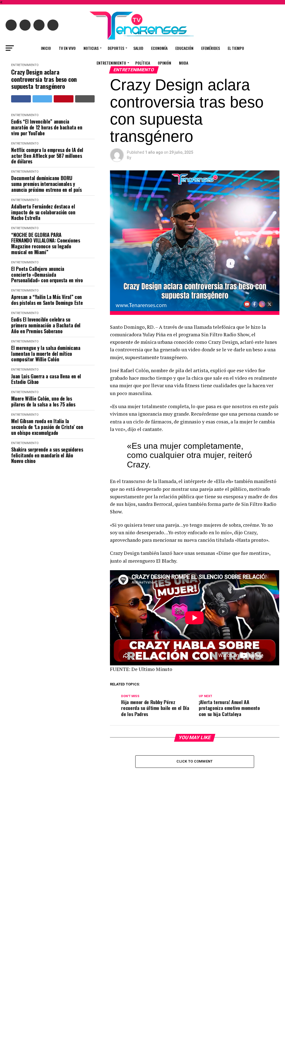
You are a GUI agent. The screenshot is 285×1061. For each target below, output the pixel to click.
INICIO (46, 48)
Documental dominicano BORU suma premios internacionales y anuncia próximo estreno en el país (46, 183)
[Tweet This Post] (42, 98)
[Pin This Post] (63, 98)
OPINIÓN (164, 63)
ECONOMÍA (159, 48)
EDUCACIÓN (184, 48)
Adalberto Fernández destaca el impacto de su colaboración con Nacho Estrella (43, 212)
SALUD (138, 48)
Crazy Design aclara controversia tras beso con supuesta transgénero (44, 79)
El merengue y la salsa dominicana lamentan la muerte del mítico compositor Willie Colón (45, 353)
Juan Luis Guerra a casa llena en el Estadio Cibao (46, 379)
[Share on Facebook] (21, 98)
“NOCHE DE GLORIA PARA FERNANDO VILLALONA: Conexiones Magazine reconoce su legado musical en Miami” (45, 243)
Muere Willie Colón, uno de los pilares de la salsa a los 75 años (43, 401)
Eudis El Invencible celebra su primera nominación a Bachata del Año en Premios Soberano (45, 325)
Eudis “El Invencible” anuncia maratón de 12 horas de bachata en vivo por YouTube (46, 127)
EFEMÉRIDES (210, 48)
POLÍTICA (142, 63)
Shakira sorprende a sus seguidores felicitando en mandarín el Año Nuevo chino (47, 455)
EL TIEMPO (236, 48)
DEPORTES (116, 48)
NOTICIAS (91, 48)
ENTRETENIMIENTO (111, 63)
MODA (183, 63)
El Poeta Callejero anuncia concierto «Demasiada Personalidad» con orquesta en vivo (47, 274)
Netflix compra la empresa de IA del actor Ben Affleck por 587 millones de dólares (47, 155)
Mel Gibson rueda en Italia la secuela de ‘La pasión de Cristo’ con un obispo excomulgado (47, 426)
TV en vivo (67, 48)
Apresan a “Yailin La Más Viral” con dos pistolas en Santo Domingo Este (47, 299)
